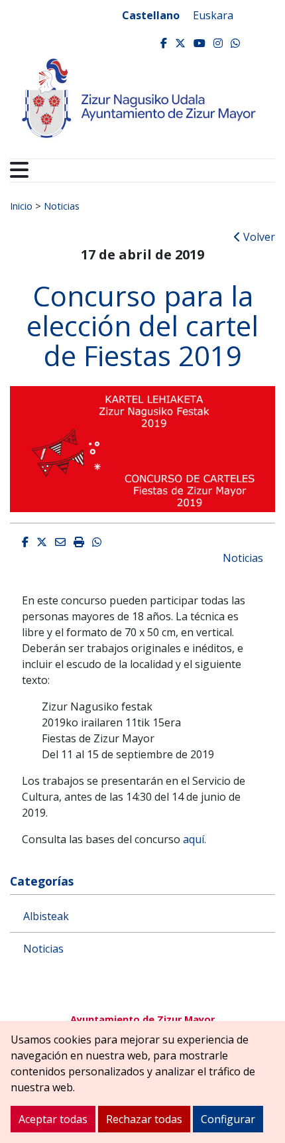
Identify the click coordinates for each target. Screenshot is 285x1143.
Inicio (21, 205)
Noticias (62, 205)
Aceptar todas (53, 1119)
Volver (258, 237)
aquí (193, 839)
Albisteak (46, 916)
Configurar (228, 1119)
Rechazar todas (144, 1119)
